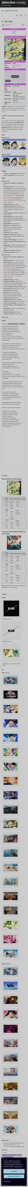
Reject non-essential (14, 1176)
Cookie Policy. (18, 1166)
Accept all (14, 1171)
